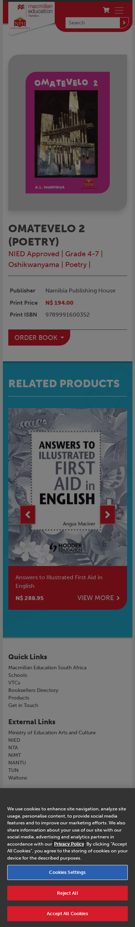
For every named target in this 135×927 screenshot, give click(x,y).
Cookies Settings (67, 872)
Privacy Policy (69, 844)
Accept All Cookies (67, 913)
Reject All (67, 893)
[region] (67, 857)
